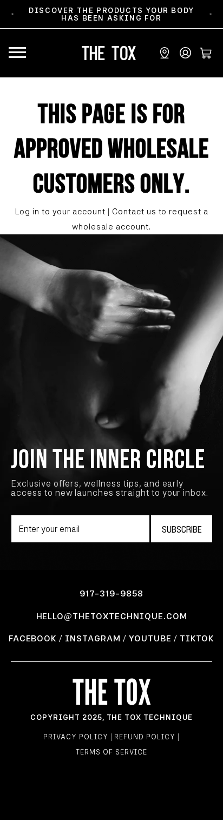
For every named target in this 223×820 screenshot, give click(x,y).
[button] (17, 53)
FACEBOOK (33, 638)
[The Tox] (112, 691)
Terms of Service (111, 752)
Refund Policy (144, 737)
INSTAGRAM (93, 638)
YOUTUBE (150, 638)
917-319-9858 (111, 593)
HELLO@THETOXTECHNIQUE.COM (111, 616)
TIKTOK (197, 638)
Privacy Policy (75, 737)
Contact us (134, 211)
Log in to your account (60, 211)
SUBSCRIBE (182, 529)
